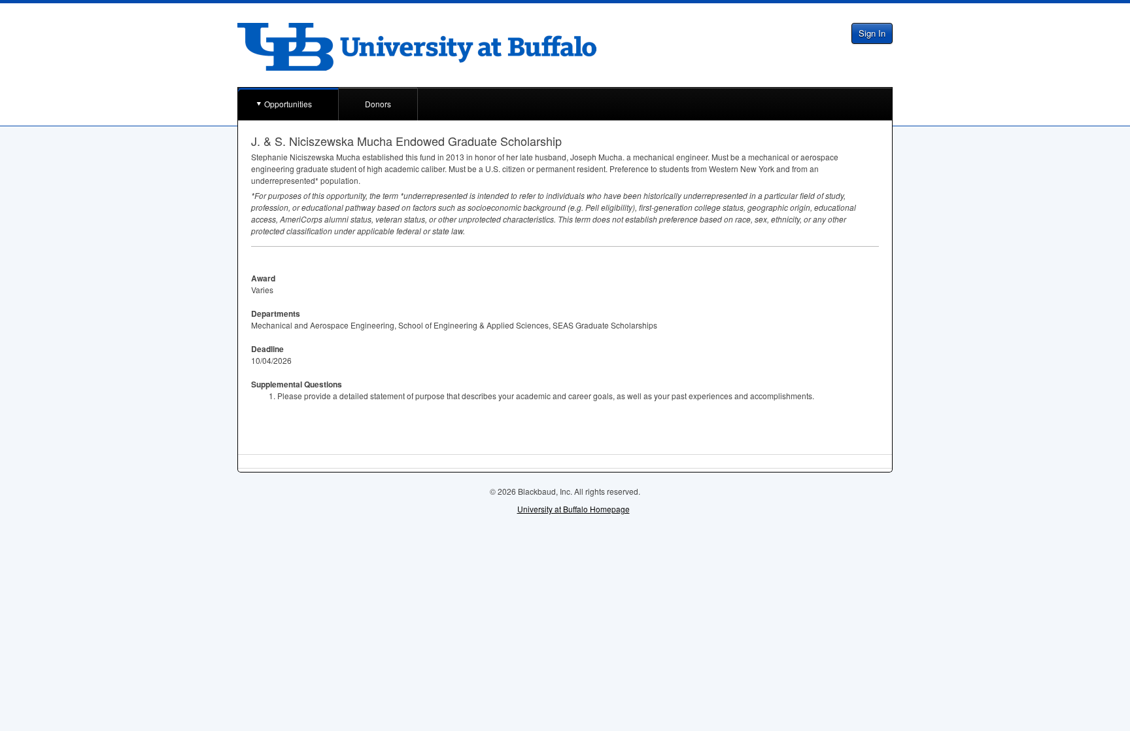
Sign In (872, 33)
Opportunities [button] (288, 103)
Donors (378, 103)
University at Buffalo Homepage (573, 508)
